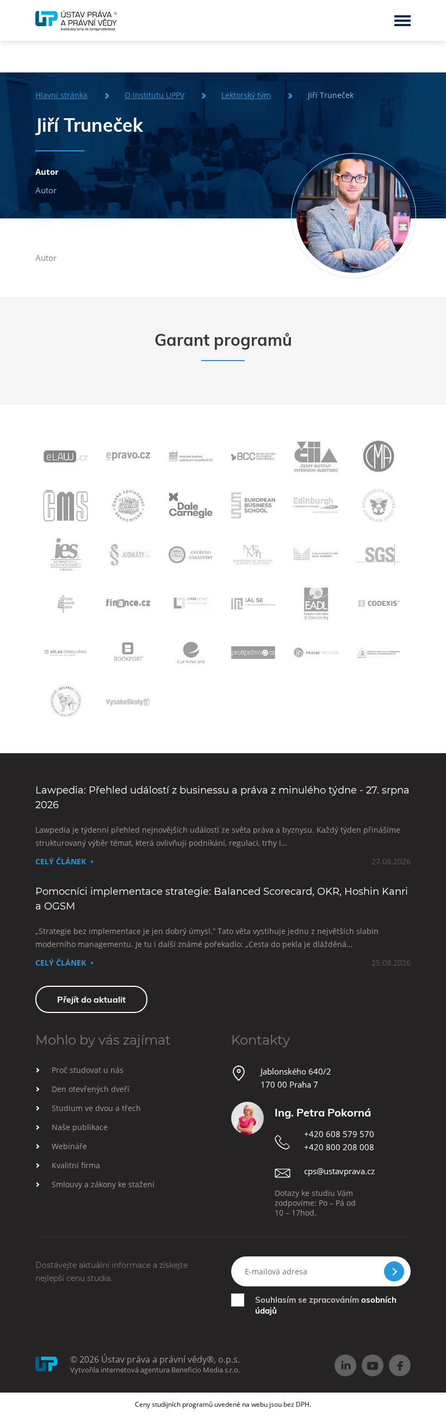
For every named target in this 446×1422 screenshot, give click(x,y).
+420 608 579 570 (339, 1133)
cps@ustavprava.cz (339, 1170)
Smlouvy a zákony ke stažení (103, 1184)
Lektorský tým (246, 95)
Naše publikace (80, 1127)
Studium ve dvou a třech (96, 1108)
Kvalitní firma (76, 1165)
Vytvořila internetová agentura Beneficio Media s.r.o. (155, 1370)
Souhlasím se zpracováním (326, 1305)
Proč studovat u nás (87, 1070)
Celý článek (60, 861)
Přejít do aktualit (91, 999)
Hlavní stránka (61, 95)
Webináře (69, 1146)
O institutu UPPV (154, 95)
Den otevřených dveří (90, 1089)
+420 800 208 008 (339, 1147)
